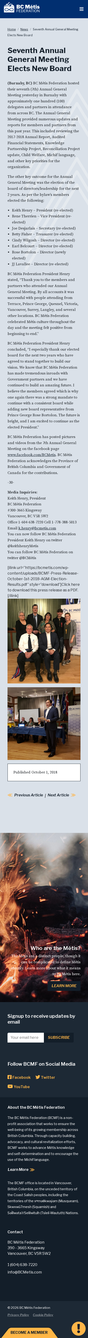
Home (12, 29)
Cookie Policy (43, 1315)
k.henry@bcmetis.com (37, 528)
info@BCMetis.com (25, 1272)
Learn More (64, 986)
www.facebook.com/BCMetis (32, 455)
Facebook (21, 1077)
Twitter (47, 1077)
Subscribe (59, 1037)
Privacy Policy (18, 1315)
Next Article (58, 795)
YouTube (21, 1087)
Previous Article (28, 795)
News (24, 29)
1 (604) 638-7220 (22, 1264)
